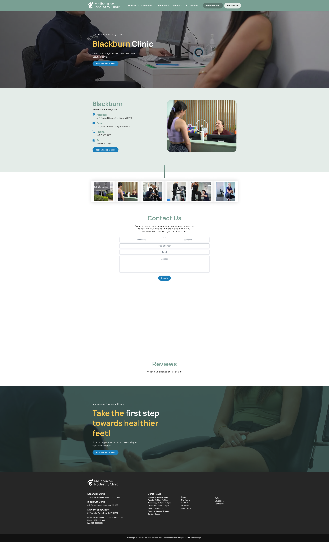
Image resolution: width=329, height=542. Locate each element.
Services (132, 5)
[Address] (94, 114)
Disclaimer (168, 537)
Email (100, 123)
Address (102, 114)
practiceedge (196, 537)
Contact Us (220, 503)
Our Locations (192, 5)
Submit (164, 278)
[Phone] (94, 131)
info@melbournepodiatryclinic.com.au (108, 517)
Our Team (185, 500)
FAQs (217, 498)
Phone (101, 132)
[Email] (94, 123)
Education (219, 501)
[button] (137, 5)
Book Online (233, 5)
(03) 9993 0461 (212, 5)
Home (183, 497)
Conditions (147, 5)
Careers (184, 502)
